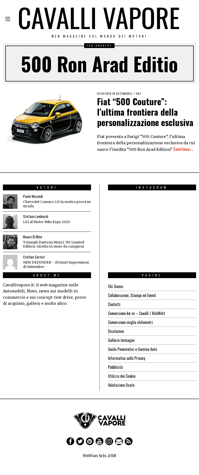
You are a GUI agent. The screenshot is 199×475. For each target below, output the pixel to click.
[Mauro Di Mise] (10, 242)
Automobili (124, 94)
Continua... (183, 149)
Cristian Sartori (34, 256)
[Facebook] (70, 441)
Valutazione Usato (121, 385)
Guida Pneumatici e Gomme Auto (132, 349)
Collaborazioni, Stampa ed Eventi (132, 295)
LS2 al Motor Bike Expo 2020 (46, 222)
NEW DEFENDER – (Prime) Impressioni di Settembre (56, 264)
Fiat (138, 94)
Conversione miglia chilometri (130, 322)
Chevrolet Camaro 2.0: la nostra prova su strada (57, 204)
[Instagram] (109, 441)
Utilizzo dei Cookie (121, 376)
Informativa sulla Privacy (126, 358)
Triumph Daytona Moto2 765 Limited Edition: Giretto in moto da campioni (53, 244)
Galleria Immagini (121, 340)
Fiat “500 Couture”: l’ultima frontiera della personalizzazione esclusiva (145, 112)
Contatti (114, 304)
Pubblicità (115, 367)
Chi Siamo (115, 286)
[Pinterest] (90, 441)
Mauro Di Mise (32, 236)
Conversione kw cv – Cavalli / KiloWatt (136, 313)
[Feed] (129, 441)
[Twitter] (80, 441)
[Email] (119, 441)
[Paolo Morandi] (10, 201)
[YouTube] (99, 441)
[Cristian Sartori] (10, 262)
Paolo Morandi (33, 196)
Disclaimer (116, 331)
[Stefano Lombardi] (10, 221)
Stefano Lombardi (35, 216)
